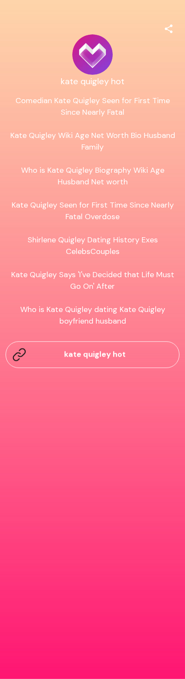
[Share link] (168, 27)
